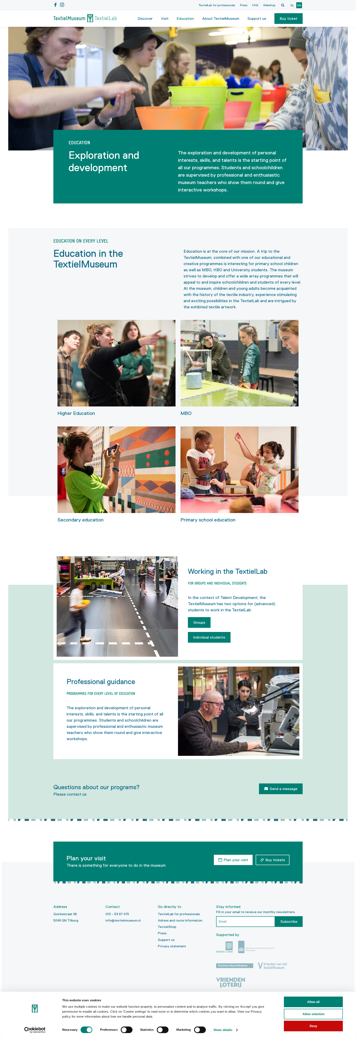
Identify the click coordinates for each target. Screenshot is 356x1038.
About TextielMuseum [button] (220, 18)
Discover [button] (145, 18)
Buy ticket (288, 18)
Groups (199, 622)
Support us (166, 940)
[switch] (126, 1029)
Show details (222, 1030)
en (299, 5)
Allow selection (313, 1014)
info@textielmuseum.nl (123, 920)
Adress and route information (180, 920)
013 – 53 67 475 (117, 914)
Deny (313, 1026)
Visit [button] (165, 18)
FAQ (255, 5)
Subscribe (288, 921)
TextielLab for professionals (216, 5)
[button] (288, 18)
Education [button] (185, 18)
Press (243, 5)
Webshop (269, 5)
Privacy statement (172, 946)
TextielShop (167, 927)
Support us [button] (256, 18)
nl (292, 5)
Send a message (283, 789)
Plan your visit (236, 860)
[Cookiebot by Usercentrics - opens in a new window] (35, 1030)
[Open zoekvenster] (283, 5)
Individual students (209, 637)
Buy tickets (275, 860)
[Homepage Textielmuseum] (85, 18)
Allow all (313, 1002)
